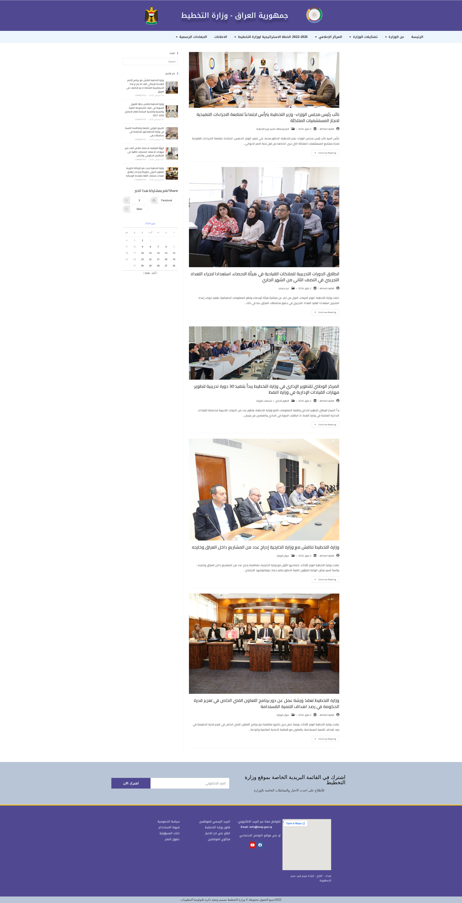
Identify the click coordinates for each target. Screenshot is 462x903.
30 (142, 265)
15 (150, 253)
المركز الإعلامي (330, 37)
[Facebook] (260, 845)
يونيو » (146, 273)
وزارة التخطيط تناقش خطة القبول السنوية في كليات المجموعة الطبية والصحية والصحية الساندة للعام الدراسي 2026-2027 (144, 109)
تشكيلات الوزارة (365, 37)
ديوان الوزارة (283, 555)
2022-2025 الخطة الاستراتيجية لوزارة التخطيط (273, 37)
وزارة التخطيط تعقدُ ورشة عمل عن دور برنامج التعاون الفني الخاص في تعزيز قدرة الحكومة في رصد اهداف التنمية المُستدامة (266, 703)
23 (142, 259)
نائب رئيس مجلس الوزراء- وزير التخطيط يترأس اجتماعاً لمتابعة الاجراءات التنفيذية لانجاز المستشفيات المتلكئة (268, 117)
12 (174, 253)
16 (142, 253)
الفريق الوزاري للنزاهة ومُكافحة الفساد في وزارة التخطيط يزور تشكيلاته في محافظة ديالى (144, 132)
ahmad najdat (327, 129)
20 (166, 259)
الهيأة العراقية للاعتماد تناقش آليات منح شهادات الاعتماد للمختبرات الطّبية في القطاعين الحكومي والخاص (144, 152)
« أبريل (154, 273)
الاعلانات (220, 37)
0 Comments (140, 95)
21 (158, 259)
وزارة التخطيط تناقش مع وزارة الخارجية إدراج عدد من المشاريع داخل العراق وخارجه (265, 547)
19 (174, 259)
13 (166, 253)
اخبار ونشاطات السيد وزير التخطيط (273, 129)
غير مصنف (283, 288)
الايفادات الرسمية (193, 37)
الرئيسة (417, 37)
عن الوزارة (396, 37)
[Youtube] (252, 845)
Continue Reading (324, 152)
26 (174, 265)
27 (166, 265)
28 (158, 265)
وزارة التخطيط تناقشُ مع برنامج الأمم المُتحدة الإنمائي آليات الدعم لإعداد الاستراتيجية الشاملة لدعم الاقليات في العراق (145, 86)
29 (150, 265)
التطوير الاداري (282, 400)
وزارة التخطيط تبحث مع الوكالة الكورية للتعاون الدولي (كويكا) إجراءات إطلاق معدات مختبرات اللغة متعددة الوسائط (145, 172)
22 (150, 259)
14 (158, 253)
